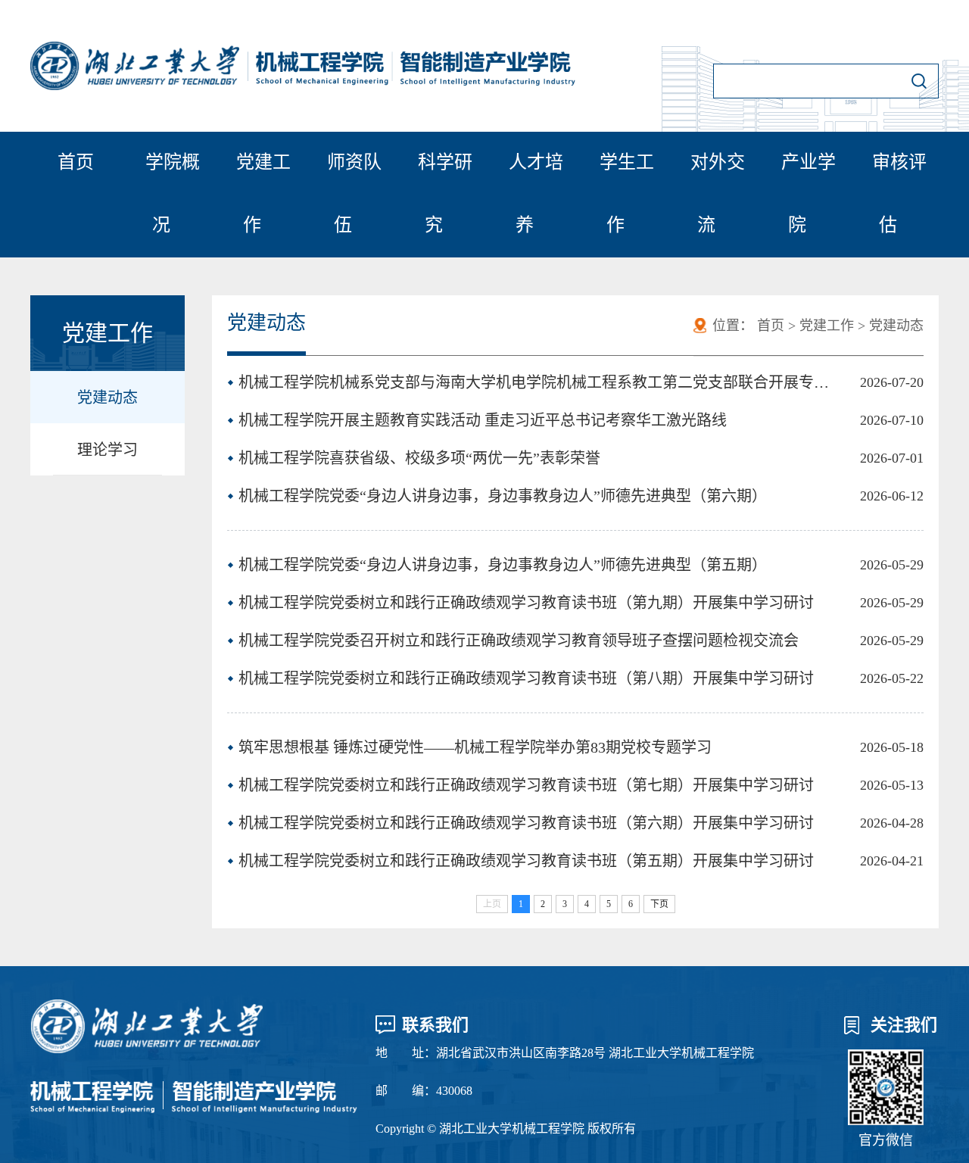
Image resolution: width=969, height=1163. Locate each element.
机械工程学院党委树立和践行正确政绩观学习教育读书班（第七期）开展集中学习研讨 (526, 785)
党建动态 (107, 397)
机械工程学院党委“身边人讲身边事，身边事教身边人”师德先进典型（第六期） (502, 496)
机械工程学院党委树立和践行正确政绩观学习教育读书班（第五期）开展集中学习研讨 (526, 861)
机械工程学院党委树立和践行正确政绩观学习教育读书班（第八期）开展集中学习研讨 (526, 678)
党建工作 (826, 325)
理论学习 (107, 449)
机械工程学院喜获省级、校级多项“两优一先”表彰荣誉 (419, 458)
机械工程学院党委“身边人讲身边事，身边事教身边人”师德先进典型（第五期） (502, 565)
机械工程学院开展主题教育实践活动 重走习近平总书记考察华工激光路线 (482, 420)
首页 (76, 162)
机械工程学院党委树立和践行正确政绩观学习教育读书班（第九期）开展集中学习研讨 (526, 602)
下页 (659, 904)
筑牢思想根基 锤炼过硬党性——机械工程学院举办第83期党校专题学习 (475, 747)
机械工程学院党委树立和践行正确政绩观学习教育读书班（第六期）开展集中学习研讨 (526, 823)
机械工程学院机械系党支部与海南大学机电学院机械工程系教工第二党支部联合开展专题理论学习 (535, 382)
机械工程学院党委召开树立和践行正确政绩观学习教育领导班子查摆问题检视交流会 (518, 640)
